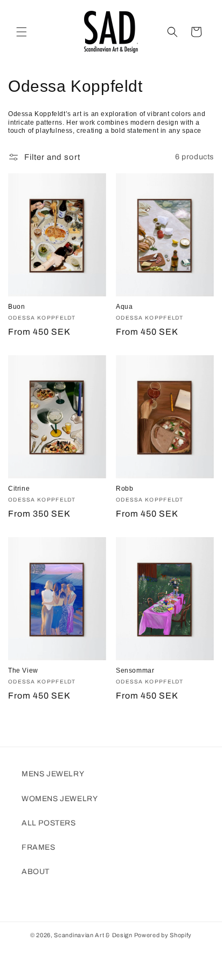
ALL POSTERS (49, 823)
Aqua (124, 306)
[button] (21, 32)
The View (23, 670)
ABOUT (36, 872)
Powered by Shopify (163, 935)
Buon (16, 306)
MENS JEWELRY (53, 774)
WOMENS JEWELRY (60, 799)
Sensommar (135, 670)
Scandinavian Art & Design (93, 935)
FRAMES (39, 847)
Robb (124, 488)
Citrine (19, 488)
